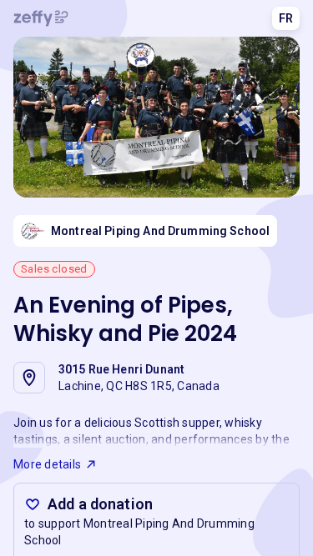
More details (47, 464)
